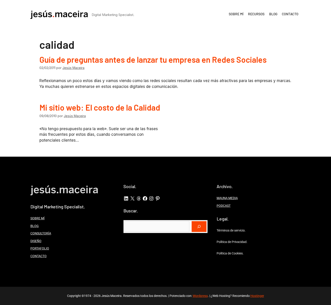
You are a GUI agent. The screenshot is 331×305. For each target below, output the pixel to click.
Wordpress (200, 296)
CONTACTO (290, 14)
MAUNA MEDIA (227, 198)
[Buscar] (199, 226)
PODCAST (224, 205)
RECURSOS (256, 14)
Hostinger (257, 296)
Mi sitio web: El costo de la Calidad (99, 107)
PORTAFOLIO (39, 248)
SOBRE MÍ (236, 14)
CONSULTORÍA (40, 233)
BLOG (273, 14)
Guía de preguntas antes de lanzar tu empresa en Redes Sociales (153, 59)
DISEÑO (35, 241)
